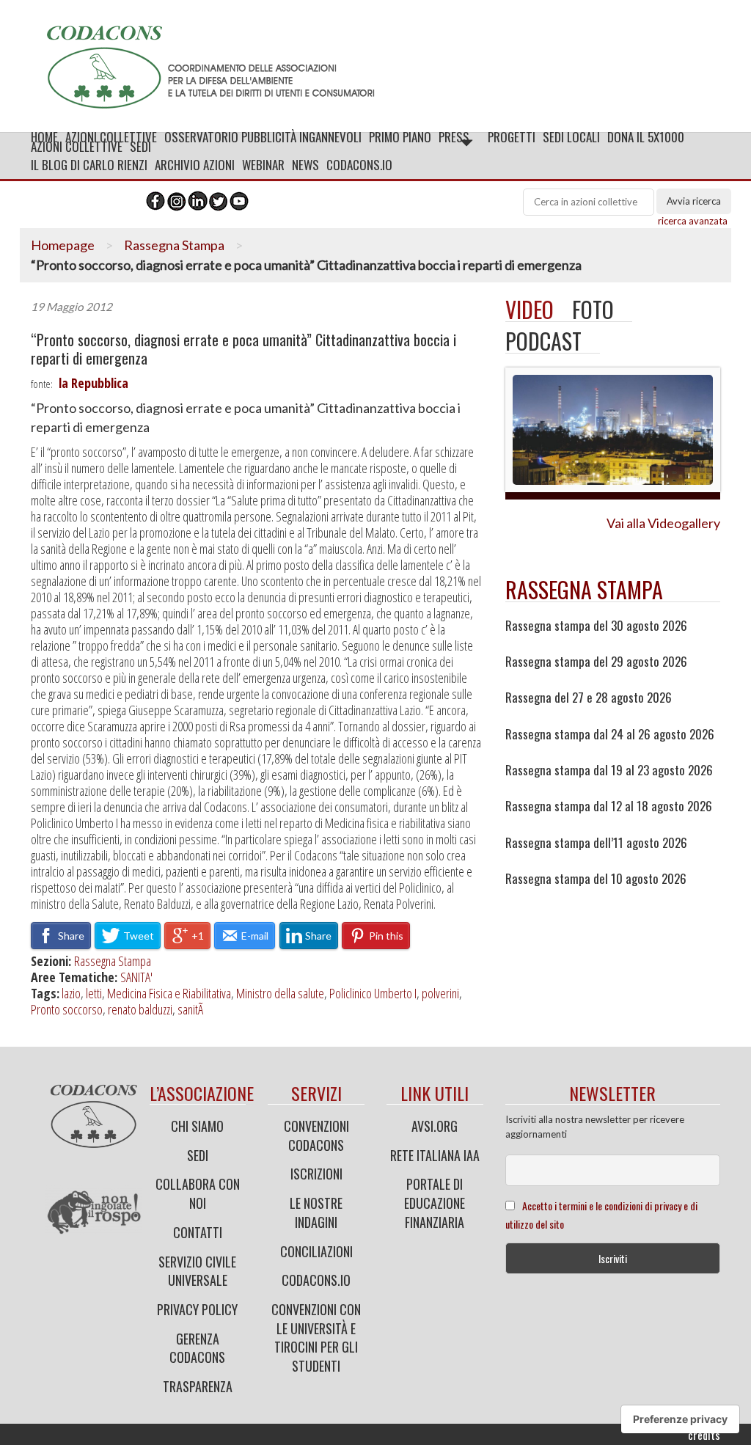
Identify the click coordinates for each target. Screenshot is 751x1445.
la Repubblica (93, 383)
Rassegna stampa (584, 589)
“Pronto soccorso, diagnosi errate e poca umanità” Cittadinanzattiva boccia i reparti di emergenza (243, 349)
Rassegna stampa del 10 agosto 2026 (595, 879)
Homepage (63, 245)
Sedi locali (571, 137)
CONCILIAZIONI (316, 1251)
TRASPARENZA (197, 1386)
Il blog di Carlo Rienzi (89, 165)
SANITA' (136, 977)
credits (704, 1435)
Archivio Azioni (195, 165)
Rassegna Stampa (174, 245)
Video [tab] (529, 309)
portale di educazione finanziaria (434, 1202)
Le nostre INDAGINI (316, 1212)
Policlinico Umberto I (373, 993)
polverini (440, 993)
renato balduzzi (140, 1009)
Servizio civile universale (197, 1271)
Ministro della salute (280, 993)
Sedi (197, 1155)
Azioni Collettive (111, 137)
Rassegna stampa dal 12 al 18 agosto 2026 (608, 806)
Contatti (197, 1232)
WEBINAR (263, 165)
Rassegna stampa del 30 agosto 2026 (596, 625)
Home (44, 137)
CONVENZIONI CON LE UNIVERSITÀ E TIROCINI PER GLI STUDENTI (316, 1337)
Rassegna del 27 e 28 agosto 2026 (588, 697)
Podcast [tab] (543, 340)
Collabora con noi (197, 1193)
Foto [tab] (593, 309)
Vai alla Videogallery (663, 523)
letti (94, 993)
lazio (71, 993)
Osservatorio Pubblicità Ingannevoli (263, 137)
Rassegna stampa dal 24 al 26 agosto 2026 (609, 734)
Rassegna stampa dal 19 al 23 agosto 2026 (609, 770)
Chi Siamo (197, 1125)
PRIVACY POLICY (197, 1309)
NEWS (305, 165)
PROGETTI (511, 137)
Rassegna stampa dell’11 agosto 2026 (596, 843)
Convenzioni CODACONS (316, 1135)
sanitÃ (192, 1009)
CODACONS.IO (359, 165)
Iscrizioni (316, 1173)
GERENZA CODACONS (197, 1348)
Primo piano (400, 137)
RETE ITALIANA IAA (435, 1155)
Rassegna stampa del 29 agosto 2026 (596, 661)
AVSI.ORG (434, 1125)
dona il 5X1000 (645, 137)
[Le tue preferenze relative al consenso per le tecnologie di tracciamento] (680, 1419)
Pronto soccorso (67, 1009)
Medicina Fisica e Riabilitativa (169, 993)
